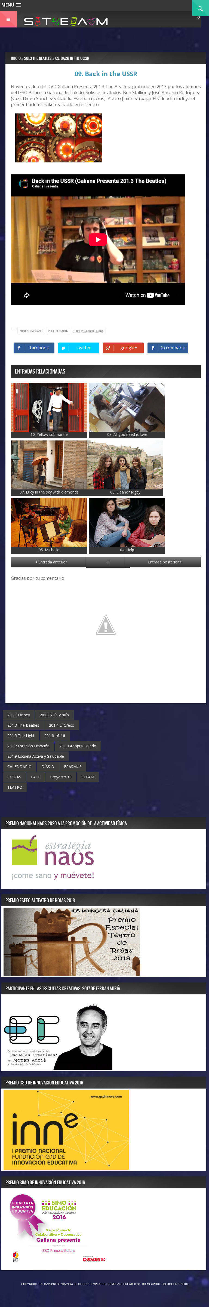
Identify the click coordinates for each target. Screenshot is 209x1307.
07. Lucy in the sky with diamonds (49, 492)
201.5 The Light (21, 735)
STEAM (87, 776)
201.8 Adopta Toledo (77, 745)
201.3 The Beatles (57, 331)
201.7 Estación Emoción (28, 745)
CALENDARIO (19, 766)
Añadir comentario (31, 331)
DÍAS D (47, 766)
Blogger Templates (90, 1284)
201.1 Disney (18, 714)
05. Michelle (49, 549)
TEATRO (14, 787)
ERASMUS (73, 766)
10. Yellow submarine (49, 434)
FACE (35, 776)
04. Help (127, 549)
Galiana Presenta (52, 1284)
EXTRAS (14, 776)
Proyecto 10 (61, 776)
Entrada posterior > (165, 562)
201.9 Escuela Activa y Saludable (35, 756)
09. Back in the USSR (106, 73)
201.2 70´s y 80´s (54, 714)
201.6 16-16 (54, 735)
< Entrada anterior (51, 562)
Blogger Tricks (175, 1284)
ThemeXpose (151, 1284)
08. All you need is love (127, 434)
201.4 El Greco (61, 725)
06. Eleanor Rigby (125, 492)
